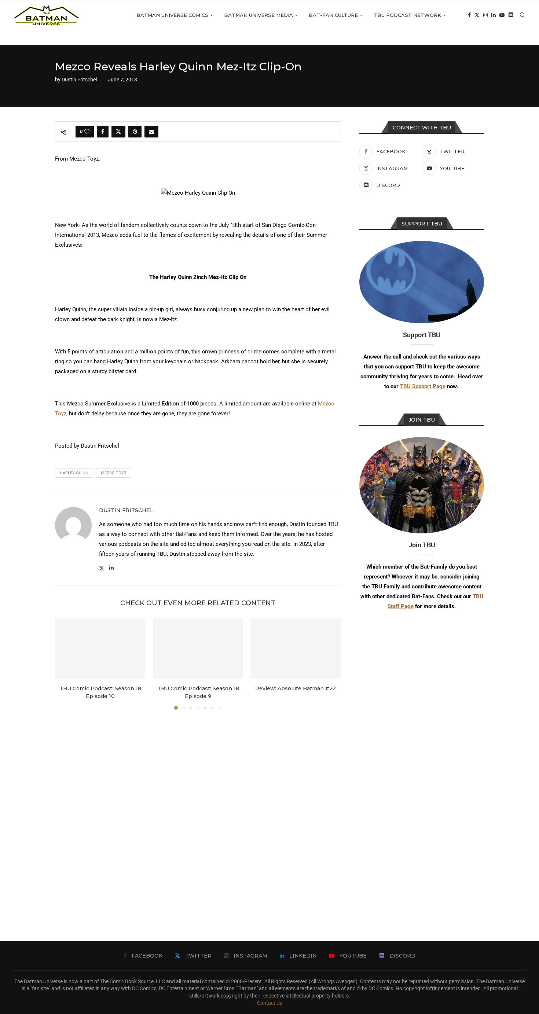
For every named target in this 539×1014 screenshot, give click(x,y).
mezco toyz (113, 473)
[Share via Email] (151, 131)
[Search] (522, 15)
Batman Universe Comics (172, 15)
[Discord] (510, 15)
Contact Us (269, 1003)
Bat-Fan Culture (333, 15)
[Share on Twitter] (118, 131)
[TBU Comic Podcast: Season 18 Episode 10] (100, 648)
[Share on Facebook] (103, 131)
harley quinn (74, 473)
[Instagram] (485, 15)
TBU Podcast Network (407, 15)
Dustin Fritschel (79, 79)
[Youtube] (502, 15)
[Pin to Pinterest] (135, 131)
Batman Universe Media (258, 15)
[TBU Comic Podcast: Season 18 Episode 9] (198, 648)
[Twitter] (477, 15)
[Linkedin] (493, 15)
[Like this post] (86, 131)
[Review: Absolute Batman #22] (295, 648)
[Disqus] (198, 814)
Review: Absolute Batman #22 (296, 688)
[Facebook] (469, 15)
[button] (65, 663)
